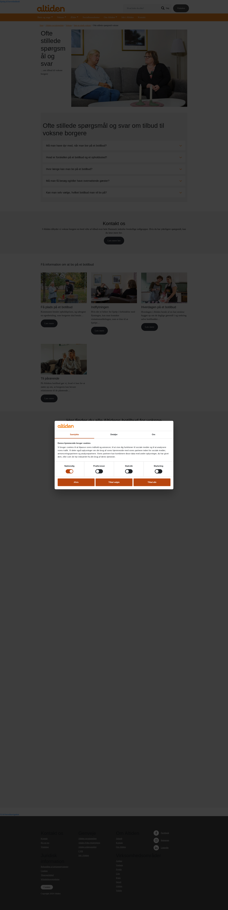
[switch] (99, 471)
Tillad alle (152, 482)
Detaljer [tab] (114, 434)
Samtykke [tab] (74, 434)
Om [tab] (153, 434)
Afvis (76, 482)
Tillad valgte (114, 482)
